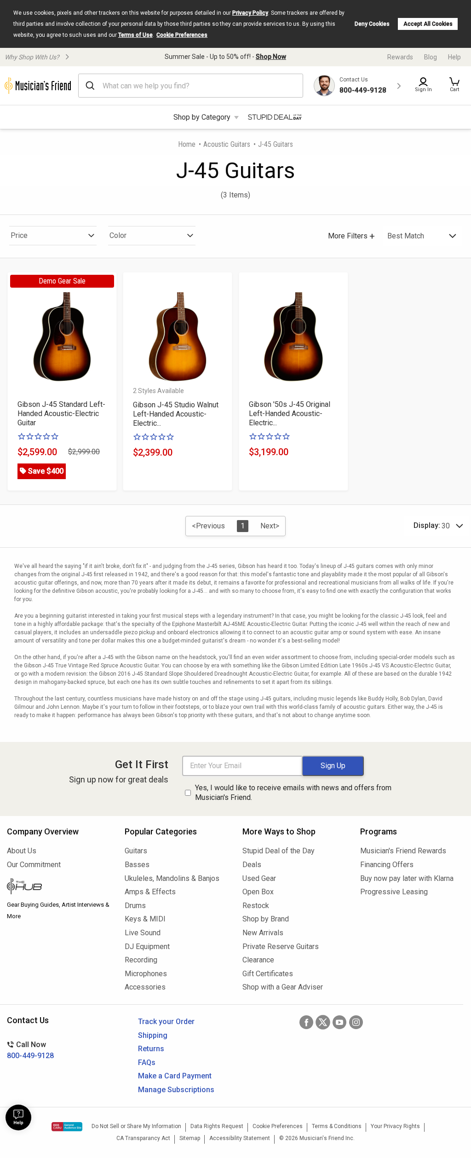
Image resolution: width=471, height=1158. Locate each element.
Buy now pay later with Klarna (407, 878)
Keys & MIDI (145, 919)
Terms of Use (135, 35)
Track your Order (166, 1021)
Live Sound (143, 932)
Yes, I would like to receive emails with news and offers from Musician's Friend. (293, 792)
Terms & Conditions (337, 1126)
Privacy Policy (250, 13)
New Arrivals (262, 932)
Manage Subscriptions (176, 1089)
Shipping (152, 1035)
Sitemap (189, 1138)
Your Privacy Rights (395, 1126)
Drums (135, 905)
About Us (21, 850)
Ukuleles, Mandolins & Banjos (172, 878)
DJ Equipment (147, 946)
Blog (430, 57)
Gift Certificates (267, 973)
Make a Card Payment (175, 1075)
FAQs (146, 1062)
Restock (255, 905)
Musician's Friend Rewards (403, 850)
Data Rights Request (216, 1126)
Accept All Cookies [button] (428, 24)
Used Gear (259, 878)
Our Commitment (34, 864)
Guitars (136, 850)
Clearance (258, 959)
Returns (151, 1048)
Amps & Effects (150, 891)
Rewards (400, 57)
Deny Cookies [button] (372, 24)
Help (454, 57)
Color (117, 235)
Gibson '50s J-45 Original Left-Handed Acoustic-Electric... (289, 413)
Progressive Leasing (394, 891)
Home (186, 144)
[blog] (59, 887)
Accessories (145, 987)
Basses (137, 864)
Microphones (146, 973)
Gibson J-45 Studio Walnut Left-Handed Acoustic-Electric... (175, 414)
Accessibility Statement (239, 1138)
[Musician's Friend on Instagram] (356, 1022)
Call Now (30, 1050)
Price (19, 235)
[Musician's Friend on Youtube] (339, 1022)
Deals (251, 864)
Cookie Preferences (181, 35)
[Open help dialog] (18, 1117)
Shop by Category (201, 117)
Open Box (258, 891)
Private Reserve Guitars (280, 946)
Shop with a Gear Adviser (282, 987)
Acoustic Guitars (226, 144)
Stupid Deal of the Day (278, 850)
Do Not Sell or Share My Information (136, 1126)
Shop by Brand (265, 919)
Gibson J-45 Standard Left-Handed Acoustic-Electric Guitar (61, 413)
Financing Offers (387, 864)
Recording (141, 959)
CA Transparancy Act (143, 1138)
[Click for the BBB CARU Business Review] (67, 1126)
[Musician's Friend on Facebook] (306, 1022)
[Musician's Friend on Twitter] (323, 1022)
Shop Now (271, 56)
